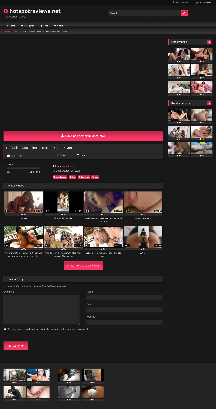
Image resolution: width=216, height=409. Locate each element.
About (63, 155)
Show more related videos (83, 265)
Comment (9, 291)
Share (82, 155)
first (73, 177)
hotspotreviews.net (34, 11)
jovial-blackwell (70, 166)
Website (91, 316)
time (96, 177)
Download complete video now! (85, 136)
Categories (29, 26)
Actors (60, 26)
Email (90, 304)
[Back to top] (207, 400)
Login (196, 2)
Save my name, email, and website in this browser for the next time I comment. (47, 329)
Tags (46, 26)
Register (208, 2)
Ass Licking (19, 32)
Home (12, 26)
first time (85, 177)
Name (90, 291)
